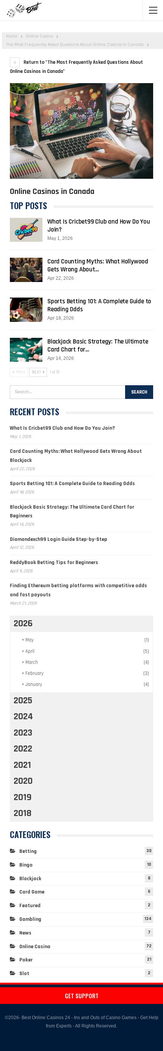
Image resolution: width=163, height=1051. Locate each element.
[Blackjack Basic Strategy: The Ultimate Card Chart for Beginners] (26, 350)
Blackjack (30, 878)
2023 (23, 733)
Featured (30, 905)
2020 (23, 781)
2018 (22, 813)
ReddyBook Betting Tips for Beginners (54, 562)
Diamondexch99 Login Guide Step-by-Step (58, 539)
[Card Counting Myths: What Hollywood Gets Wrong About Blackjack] (26, 270)
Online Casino (34, 946)
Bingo (26, 865)
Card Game (31, 892)
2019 (22, 797)
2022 (23, 749)
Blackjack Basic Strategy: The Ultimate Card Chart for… (97, 345)
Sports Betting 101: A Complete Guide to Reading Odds (99, 305)
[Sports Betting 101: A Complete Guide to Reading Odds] (26, 310)
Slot (24, 973)
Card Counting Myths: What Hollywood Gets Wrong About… (97, 265)
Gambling (30, 919)
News (25, 933)
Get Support (82, 995)
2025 (23, 701)
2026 (23, 624)
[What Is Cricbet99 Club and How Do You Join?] (26, 230)
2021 (22, 765)
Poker (26, 959)
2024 (23, 717)
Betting (28, 851)
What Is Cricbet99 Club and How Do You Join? (98, 225)
